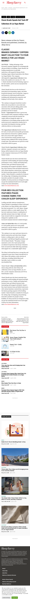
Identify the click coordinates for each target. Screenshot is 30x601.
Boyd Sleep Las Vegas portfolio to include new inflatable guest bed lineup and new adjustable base (7, 320)
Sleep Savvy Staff (6, 28)
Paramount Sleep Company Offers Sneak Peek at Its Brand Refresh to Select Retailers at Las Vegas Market (13, 375)
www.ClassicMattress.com (11, 185)
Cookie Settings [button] (6, 597)
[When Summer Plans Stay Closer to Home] (5, 332)
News (6, 7)
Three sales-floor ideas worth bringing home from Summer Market (13, 365)
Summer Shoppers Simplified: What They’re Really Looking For (18, 338)
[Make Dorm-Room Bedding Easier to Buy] (15, 430)
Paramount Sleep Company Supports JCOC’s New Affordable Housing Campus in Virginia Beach (12, 390)
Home (2, 7)
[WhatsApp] (9, 32)
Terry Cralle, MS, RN (5, 501)
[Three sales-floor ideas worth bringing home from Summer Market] (15, 457)
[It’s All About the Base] (5, 353)
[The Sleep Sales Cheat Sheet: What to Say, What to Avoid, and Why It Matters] (15, 486)
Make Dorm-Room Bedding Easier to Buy (13, 442)
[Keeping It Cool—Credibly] (5, 346)
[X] (6, 32)
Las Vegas (4, 363)
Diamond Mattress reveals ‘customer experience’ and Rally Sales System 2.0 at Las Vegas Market (22, 320)
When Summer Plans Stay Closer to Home (18, 331)
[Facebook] (2, 32)
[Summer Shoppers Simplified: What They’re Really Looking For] (5, 339)
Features (3, 496)
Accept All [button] (14, 597)
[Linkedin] (13, 32)
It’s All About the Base (15, 351)
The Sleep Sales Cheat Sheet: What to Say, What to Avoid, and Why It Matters (14, 498)
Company (10, 7)
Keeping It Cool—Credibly (15, 344)
